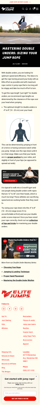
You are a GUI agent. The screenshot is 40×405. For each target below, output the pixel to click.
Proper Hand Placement (14, 276)
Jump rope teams (29, 324)
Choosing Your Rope (12, 267)
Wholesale (5, 360)
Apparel (26, 344)
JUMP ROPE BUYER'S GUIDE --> (20, 2)
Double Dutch (28, 332)
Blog (3, 368)
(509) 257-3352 (28, 370)
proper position (14, 157)
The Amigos (6, 372)
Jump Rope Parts (29, 336)
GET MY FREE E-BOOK (20, 399)
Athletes (5, 328)
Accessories (27, 340)
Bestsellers (27, 316)
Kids (3, 324)
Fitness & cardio (29, 320)
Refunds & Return (8, 356)
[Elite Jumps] (8, 9)
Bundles (26, 328)
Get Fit (4, 316)
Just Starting (6, 320)
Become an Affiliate (9, 364)
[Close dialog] (36, 376)
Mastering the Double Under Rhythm (19, 280)
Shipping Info (6, 352)
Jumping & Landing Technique (16, 272)
